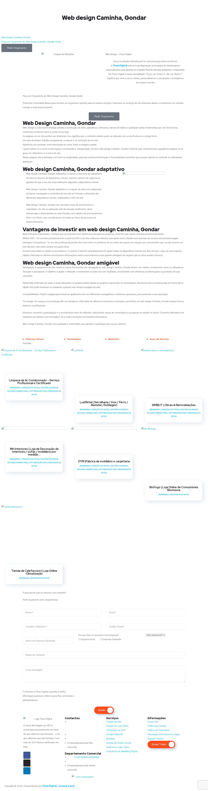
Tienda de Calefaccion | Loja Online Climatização (34, 572)
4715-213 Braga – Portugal (80, 730)
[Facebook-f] (26, 755)
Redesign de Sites (179, 494)
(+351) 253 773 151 (82, 738)
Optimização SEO (38, 391)
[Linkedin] (26, 770)
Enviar (101, 710)
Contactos (72, 718)
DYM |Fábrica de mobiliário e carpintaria (104, 461)
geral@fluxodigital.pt (81, 734)
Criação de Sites (30, 387)
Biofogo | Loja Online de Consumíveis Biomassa (173, 488)
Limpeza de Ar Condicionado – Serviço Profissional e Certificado (34, 381)
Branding (15, 387)
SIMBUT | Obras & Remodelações (174, 405)
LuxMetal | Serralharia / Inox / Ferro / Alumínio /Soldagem (104, 403)
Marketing (22, 391)
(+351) (76, 761)
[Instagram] (26, 763)
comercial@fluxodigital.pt (83, 757)
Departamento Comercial (83, 753)
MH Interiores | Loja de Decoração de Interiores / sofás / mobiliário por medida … (34, 451)
